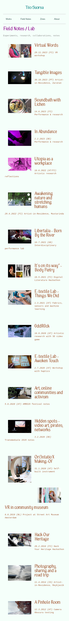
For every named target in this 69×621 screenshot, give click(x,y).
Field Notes (26, 19)
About (57, 19)
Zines (42, 19)
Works (9, 19)
